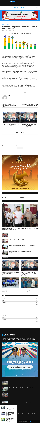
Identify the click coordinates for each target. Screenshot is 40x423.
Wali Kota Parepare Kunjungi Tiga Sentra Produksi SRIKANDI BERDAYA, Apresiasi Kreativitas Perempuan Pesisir (20, 229)
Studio (30, 421)
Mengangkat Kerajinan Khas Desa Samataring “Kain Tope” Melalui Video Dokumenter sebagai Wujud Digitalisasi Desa (23, 408)
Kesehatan (20, 306)
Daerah (20, 300)
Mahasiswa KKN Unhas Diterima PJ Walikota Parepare (19, 239)
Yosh (28, 421)
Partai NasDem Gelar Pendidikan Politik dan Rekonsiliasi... (10, 413)
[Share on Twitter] (22, 92)
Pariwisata (20, 315)
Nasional (20, 308)
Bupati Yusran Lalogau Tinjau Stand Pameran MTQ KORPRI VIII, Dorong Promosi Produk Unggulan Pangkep (29, 290)
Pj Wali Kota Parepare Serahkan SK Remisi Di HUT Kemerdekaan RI (22, 245)
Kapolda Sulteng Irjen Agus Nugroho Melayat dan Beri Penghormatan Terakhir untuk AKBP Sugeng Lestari (22, 388)
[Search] (35, 7)
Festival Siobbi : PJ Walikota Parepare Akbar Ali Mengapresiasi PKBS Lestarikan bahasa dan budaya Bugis (22, 234)
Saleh (6, 30)
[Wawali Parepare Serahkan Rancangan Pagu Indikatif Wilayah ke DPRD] (3, 407)
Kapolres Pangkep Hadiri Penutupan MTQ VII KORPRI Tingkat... (20, 1)
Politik (20, 323)
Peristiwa (20, 321)
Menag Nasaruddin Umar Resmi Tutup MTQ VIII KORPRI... (11, 125)
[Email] (20, 4)
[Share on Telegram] (24, 92)
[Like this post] (20, 92)
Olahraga (20, 311)
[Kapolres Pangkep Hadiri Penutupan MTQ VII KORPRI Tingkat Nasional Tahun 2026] (10, 282)
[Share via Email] (26, 92)
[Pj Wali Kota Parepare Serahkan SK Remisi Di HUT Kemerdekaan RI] (5, 247)
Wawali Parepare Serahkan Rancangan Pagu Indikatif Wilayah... (10, 407)
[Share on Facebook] (21, 92)
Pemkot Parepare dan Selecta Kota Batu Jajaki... (10, 419)
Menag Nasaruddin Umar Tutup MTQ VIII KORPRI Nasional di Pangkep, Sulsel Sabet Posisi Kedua (28, 273)
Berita (20, 298)
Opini (20, 313)
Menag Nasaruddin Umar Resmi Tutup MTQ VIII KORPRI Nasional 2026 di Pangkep (10, 273)
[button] (15, 1)
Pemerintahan (20, 317)
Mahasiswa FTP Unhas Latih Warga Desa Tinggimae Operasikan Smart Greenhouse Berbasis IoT (23, 402)
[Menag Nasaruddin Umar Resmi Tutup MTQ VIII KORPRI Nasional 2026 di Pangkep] (11, 117)
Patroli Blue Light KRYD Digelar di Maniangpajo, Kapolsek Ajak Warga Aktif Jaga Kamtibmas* (22, 414)
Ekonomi (20, 302)
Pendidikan (20, 319)
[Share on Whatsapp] (23, 92)
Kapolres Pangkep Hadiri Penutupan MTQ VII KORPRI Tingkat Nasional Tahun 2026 (10, 290)
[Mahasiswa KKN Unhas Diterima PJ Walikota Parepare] (5, 241)
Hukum (20, 304)
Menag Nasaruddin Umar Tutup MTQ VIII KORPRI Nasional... (29, 125)
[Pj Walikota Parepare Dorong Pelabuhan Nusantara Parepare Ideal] (5, 253)
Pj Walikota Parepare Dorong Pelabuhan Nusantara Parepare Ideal (22, 251)
